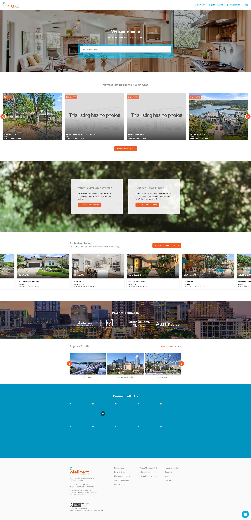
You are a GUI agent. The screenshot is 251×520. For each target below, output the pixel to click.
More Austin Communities (170, 346)
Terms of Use (73, 508)
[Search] (125, 54)
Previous (3, 116)
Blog (166, 476)
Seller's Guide (145, 472)
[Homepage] (11, 5)
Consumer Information (77, 494)
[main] (125, 234)
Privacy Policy (83, 508)
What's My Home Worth (149, 468)
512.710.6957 (76, 484)
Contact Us (169, 480)
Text (86, 484)
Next (248, 116)
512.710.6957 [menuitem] (201, 5)
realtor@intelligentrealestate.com (83, 486)
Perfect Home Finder (122, 480)
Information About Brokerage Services (83, 492)
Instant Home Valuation (149, 476)
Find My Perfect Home (147, 205)
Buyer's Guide (119, 472)
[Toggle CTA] (245, 514)
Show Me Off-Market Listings (167, 245)
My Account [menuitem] (234, 5)
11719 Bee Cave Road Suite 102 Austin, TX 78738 (82, 479)
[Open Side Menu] (246, 5)
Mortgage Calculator (122, 476)
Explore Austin (119, 484)
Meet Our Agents (171, 468)
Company (168, 472)
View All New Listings (125, 148)
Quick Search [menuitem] (216, 5)
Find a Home (119, 468)
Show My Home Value (90, 205)
